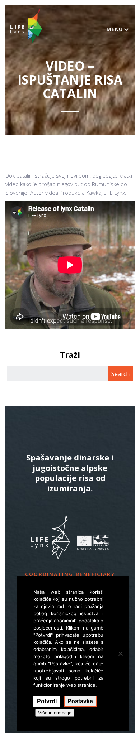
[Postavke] (120, 653)
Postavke (80, 701)
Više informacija (54, 712)
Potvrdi (47, 701)
